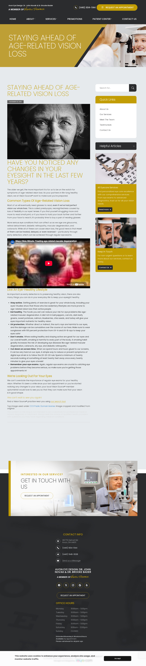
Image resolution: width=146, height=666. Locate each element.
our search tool (58, 401)
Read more (104, 209)
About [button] (30, 19)
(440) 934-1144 (69, 547)
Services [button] (51, 19)
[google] (80, 585)
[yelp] (87, 585)
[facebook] (59, 585)
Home (13, 19)
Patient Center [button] (102, 19)
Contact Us (129, 19)
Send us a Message (71, 560)
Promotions (74, 19)
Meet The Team (107, 119)
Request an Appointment (37, 495)
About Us (104, 109)
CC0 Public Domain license (42, 406)
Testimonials (105, 125)
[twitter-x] (66, 585)
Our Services (105, 114)
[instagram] (73, 585)
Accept (117, 658)
